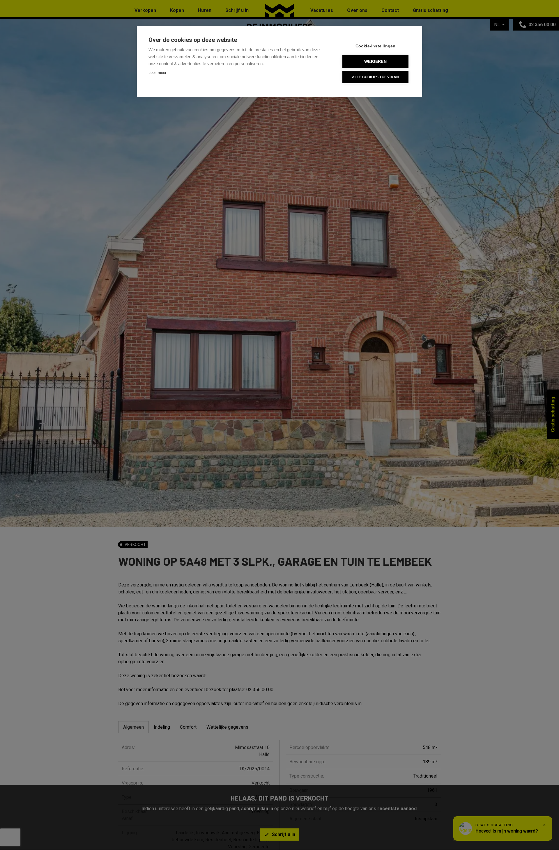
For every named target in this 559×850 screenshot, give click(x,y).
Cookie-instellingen (375, 46)
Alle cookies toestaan (375, 77)
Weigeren (375, 61)
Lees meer (157, 72)
